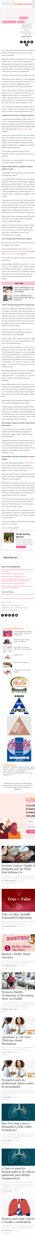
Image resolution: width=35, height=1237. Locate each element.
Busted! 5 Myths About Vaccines (16, 955)
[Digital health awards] (19, 685)
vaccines (4, 968)
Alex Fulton (7, 1052)
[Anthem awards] (19, 726)
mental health (18, 607)
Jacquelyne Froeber (10, 926)
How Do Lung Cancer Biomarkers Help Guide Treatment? (17, 1126)
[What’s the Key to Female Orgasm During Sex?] (7, 642)
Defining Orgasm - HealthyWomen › (14, 576)
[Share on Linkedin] (31, 42)
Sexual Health (26, 36)
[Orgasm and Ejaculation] (7, 664)
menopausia (5, 1099)
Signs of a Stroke (24, 767)
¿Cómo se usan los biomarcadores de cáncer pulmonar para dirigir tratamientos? (18, 1173)
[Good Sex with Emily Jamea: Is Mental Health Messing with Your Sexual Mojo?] (7, 297)
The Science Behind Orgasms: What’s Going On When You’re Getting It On (23, 633)
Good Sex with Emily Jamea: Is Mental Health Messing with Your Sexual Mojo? (24, 297)
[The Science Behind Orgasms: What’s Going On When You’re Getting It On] (7, 633)
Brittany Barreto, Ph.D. (10, 1009)
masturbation (29, 463)
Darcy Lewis (7, 1140)
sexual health (5, 607)
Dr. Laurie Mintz (10, 254)
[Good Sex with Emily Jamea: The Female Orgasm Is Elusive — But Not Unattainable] (7, 289)
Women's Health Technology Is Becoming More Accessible (18, 995)
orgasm (25, 53)
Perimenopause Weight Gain (15, 773)
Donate (21, 21)
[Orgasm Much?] (7, 657)
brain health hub (9, 13)
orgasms (27, 39)
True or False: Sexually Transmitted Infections (17, 915)
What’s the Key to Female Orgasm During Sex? (21, 640)
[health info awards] (19, 749)
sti (3, 928)
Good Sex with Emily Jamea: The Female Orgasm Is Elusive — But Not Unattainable (24, 289)
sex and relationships (16, 605)
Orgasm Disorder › (7, 602)
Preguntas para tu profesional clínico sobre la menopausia (18, 1083)
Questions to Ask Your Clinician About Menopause (16, 1040)
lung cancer (6, 1143)
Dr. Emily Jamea (22, 129)
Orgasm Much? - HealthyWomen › (13, 574)
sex (8, 605)
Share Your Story (9, 21)
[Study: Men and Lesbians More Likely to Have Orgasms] (7, 649)
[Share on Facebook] (21, 42)
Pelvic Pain (11, 771)
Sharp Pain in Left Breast (10, 767)
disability (5, 1011)
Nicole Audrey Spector (23, 535)
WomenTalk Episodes (10, 17)
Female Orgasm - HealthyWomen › (13, 583)
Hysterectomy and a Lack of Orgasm (22, 671)
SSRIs (22, 266)
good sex (14, 9)
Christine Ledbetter (10, 881)
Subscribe (23, 17)
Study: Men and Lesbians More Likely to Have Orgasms (23, 648)
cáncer (4, 1193)
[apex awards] (19, 704)
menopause (5, 1054)
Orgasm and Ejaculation (21, 662)
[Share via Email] (26, 44)
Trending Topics (9, 765)
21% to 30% (25, 330)
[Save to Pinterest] (28, 42)
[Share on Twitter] (24, 42)
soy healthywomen (24, 13)
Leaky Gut (12, 769)
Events (6, 9)
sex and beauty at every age (9, 610)
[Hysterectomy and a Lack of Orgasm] (7, 672)
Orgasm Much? (18, 655)
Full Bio (20, 547)
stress (11, 607)
